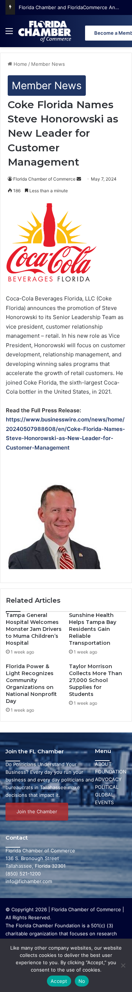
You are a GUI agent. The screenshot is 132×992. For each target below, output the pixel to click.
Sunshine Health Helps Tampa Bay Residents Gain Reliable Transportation (92, 629)
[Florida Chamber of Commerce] (45, 31)
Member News (48, 64)
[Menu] (9, 34)
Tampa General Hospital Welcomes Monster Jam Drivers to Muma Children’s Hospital (34, 629)
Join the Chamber (36, 811)
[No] (122, 965)
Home (19, 64)
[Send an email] (79, 179)
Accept (59, 981)
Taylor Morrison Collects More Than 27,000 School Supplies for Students (95, 680)
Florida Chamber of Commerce (44, 179)
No (81, 981)
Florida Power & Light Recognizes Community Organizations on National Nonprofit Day (31, 683)
